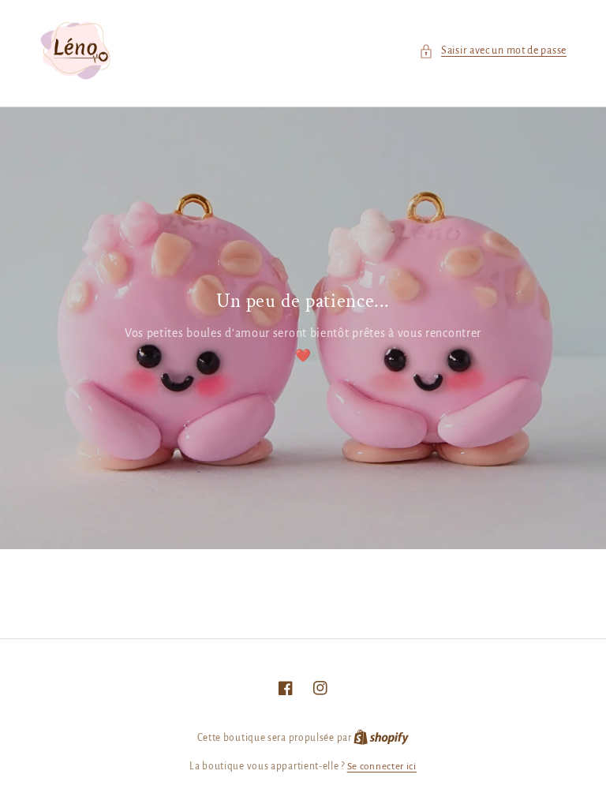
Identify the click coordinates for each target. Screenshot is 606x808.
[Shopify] (381, 738)
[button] (493, 51)
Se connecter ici (382, 766)
